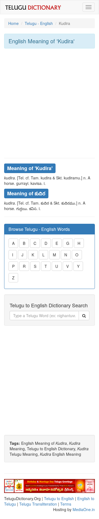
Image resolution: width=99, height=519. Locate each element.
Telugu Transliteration (38, 504)
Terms (65, 504)
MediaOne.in (84, 509)
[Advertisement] (49, 103)
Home (13, 23)
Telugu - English (39, 23)
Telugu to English (59, 498)
